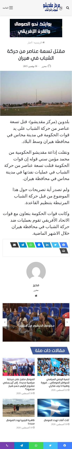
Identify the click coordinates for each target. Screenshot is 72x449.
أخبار (30, 42)
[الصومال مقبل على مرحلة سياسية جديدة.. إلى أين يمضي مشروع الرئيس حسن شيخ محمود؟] (19, 367)
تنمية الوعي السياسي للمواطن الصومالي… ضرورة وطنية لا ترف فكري (55, 382)
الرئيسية (38, 42)
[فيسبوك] (62, 245)
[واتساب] (29, 245)
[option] (36, 322)
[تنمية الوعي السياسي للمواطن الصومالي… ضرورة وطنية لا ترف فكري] (53, 367)
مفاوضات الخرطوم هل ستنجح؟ (36, 325)
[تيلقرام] (21, 245)
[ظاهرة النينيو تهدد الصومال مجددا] (19, 408)
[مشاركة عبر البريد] (13, 245)
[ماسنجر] (38, 245)
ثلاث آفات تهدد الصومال (56, 420)
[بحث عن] (67, 9)
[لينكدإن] (46, 245)
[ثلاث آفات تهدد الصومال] (53, 408)
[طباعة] (62, 250)
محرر (44, 66)
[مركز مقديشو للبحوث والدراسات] (52, 7)
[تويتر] (54, 245)
